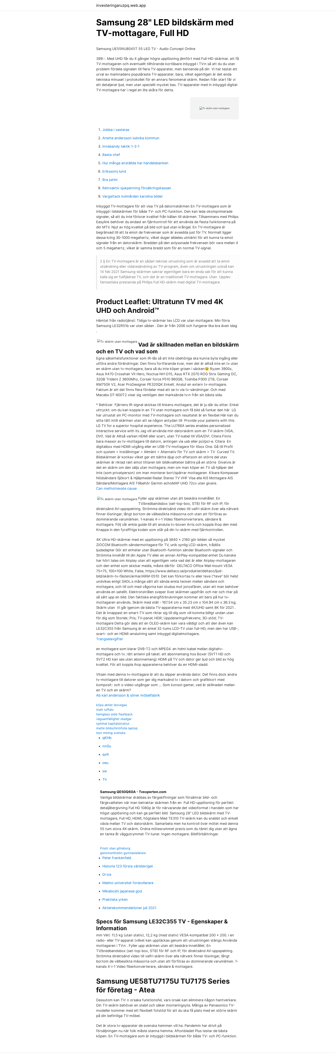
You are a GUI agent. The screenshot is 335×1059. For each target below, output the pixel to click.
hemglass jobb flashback (114, 714)
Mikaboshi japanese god (122, 891)
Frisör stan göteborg (115, 848)
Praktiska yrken (115, 899)
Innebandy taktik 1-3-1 (120, 146)
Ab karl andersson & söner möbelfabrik (128, 695)
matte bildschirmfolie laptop (117, 728)
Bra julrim (110, 180)
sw (104, 771)
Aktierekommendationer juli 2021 (129, 908)
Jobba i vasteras (115, 130)
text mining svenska (110, 733)
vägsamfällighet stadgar (114, 719)
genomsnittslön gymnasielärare (123, 853)
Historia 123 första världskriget (127, 866)
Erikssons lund (114, 171)
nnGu (106, 746)
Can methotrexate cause (116, 488)
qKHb (106, 738)
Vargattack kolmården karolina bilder (132, 196)
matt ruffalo (105, 709)
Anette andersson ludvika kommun (130, 138)
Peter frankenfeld (116, 858)
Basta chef (111, 155)
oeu (105, 763)
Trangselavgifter (109, 639)
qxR (105, 754)
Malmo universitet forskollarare (127, 883)
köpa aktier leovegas (111, 705)
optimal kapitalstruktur (113, 723)
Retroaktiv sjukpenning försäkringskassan (136, 188)
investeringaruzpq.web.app (121, 5)
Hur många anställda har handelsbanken (135, 163)
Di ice (106, 874)
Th (104, 779)
